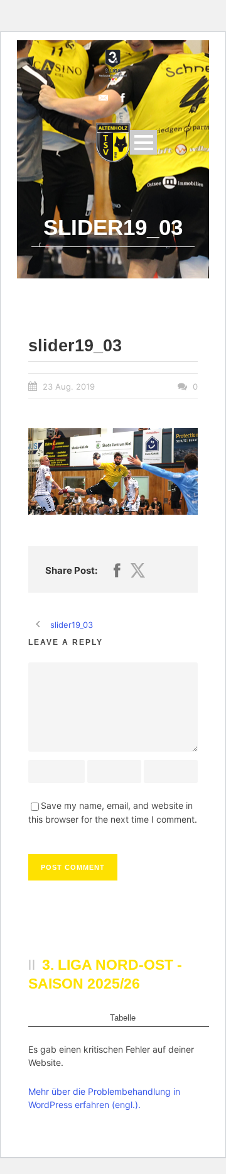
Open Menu (143, 142)
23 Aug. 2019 (69, 386)
